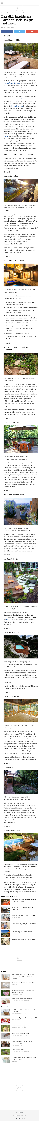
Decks (13, 12)
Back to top (19, 1112)
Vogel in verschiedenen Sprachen (22, 998)
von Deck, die (17, 106)
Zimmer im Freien (6, 12)
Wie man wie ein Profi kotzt (20, 1033)
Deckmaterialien (21, 99)
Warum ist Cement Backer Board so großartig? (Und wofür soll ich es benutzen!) (23, 976)
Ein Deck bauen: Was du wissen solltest (24, 939)
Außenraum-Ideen (21, 12)
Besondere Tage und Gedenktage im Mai (24, 1018)
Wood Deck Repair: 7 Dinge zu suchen (23, 915)
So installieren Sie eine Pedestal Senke (23, 982)
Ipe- (7, 620)
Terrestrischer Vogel (18, 1049)
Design (6, 136)
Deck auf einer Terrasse (12, 83)
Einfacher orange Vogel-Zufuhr (21, 1025)
